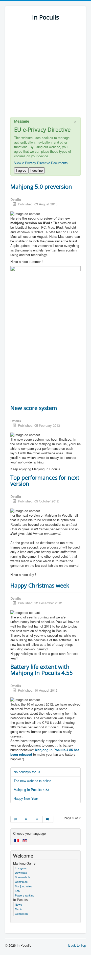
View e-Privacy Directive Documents (41, 162)
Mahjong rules (23, 886)
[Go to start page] (15, 819)
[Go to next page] (37, 819)
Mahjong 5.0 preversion (41, 186)
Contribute (21, 882)
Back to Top (77, 945)
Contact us (21, 913)
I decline (36, 170)
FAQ (17, 891)
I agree (21, 170)
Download (21, 872)
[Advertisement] (45, 71)
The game (21, 868)
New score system (33, 408)
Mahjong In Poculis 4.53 (31, 789)
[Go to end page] (48, 819)
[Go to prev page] (26, 819)
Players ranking (24, 895)
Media (18, 909)
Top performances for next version (44, 480)
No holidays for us (27, 771)
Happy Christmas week (39, 585)
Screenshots (23, 877)
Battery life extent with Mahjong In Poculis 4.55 (41, 669)
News (18, 904)
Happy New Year (26, 798)
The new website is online (32, 780)
